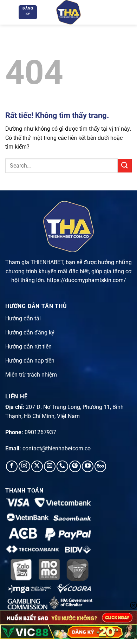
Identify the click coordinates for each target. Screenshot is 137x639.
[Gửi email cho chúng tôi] (50, 466)
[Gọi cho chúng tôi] (62, 466)
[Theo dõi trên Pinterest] (75, 466)
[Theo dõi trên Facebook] (12, 466)
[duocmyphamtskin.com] (68, 12)
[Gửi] (125, 165)
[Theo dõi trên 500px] (100, 466)
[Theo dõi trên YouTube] (87, 466)
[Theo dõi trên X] (37, 466)
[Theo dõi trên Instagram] (24, 466)
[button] (9, 12)
